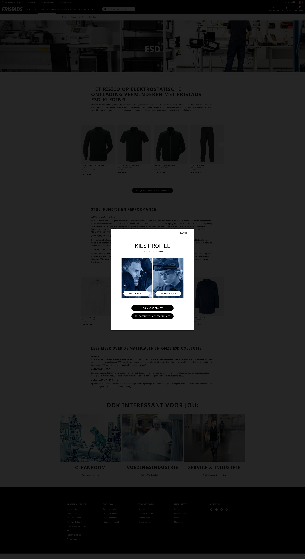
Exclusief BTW (168, 293)
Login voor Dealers (152, 308)
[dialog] (152, 279)
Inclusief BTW (137, 293)
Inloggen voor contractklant (152, 316)
